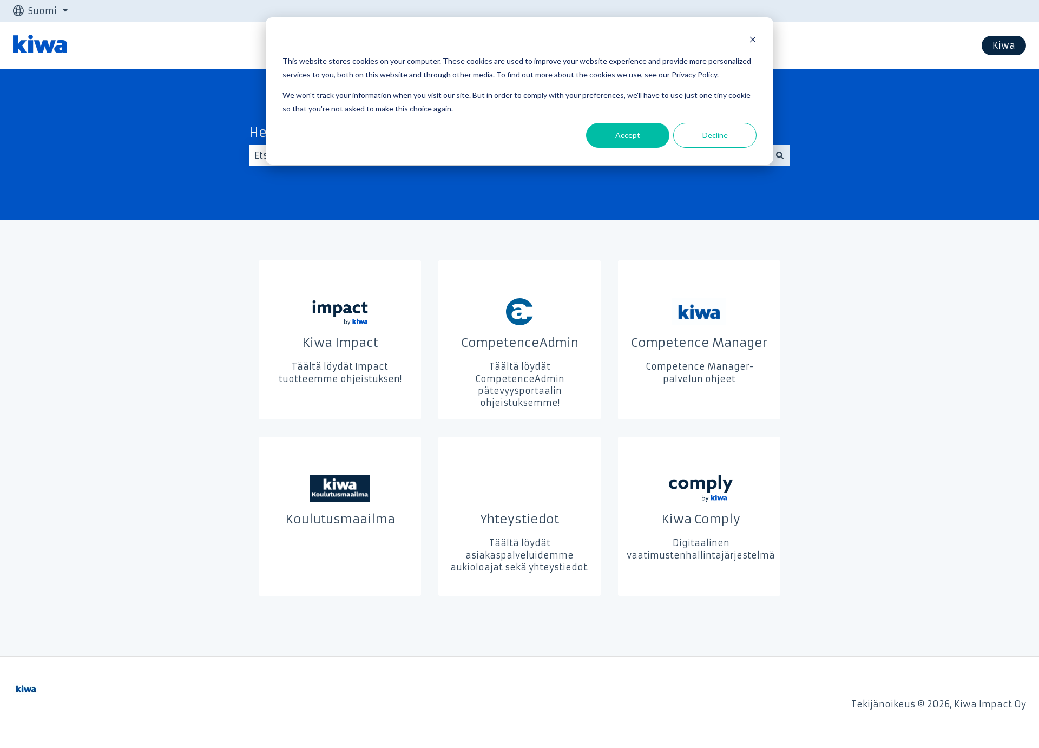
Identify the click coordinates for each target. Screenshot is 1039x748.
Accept (627, 135)
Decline (715, 135)
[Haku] (780, 155)
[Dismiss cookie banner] (753, 41)
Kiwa (1003, 45)
